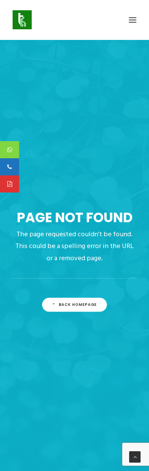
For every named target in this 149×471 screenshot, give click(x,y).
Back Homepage (78, 304)
